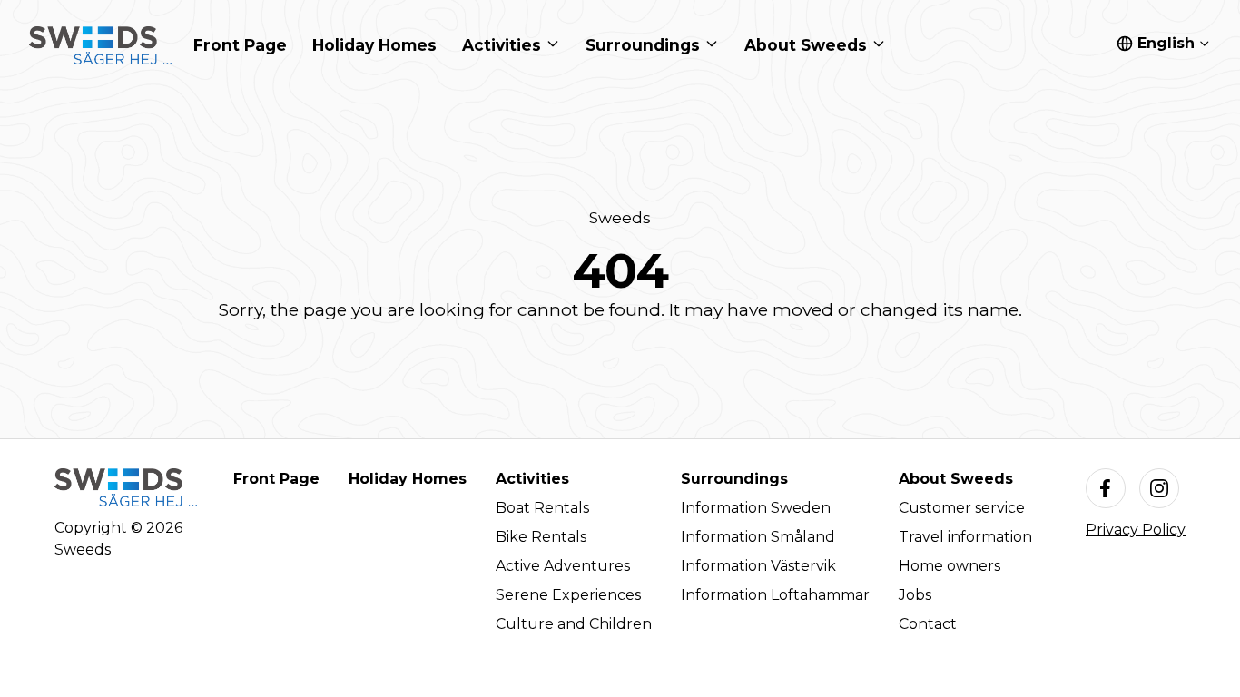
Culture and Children (574, 624)
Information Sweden (756, 507)
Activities (532, 478)
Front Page (276, 478)
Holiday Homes (408, 478)
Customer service (962, 507)
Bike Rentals (541, 536)
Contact (928, 624)
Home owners (949, 565)
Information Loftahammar (775, 595)
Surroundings (734, 478)
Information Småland (758, 536)
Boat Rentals (542, 507)
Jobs (915, 595)
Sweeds (620, 217)
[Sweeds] (100, 45)
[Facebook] (1106, 488)
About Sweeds (956, 478)
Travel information (965, 536)
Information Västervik (758, 565)
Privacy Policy (1136, 529)
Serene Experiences (568, 595)
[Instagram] (1159, 488)
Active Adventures (563, 565)
